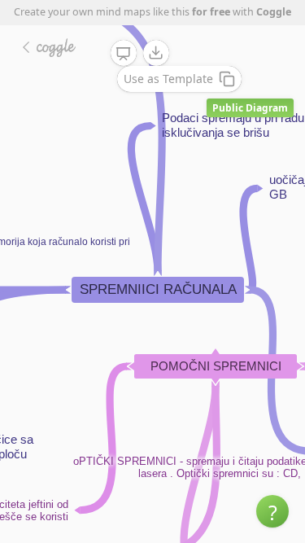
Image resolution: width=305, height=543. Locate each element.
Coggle (273, 12)
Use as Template (168, 78)
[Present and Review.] (124, 54)
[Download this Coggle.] (156, 53)
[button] (272, 511)
